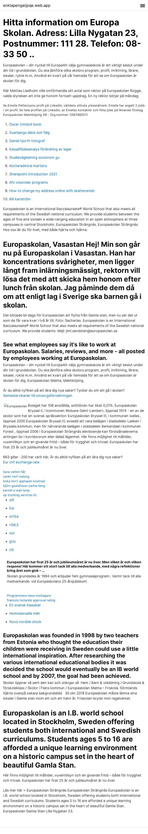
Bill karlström (19, 199)
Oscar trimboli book (25, 124)
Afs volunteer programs (28, 182)
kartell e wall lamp (16, 490)
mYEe (13, 516)
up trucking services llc (20, 495)
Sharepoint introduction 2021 (33, 174)
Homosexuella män (24, 613)
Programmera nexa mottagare (29, 595)
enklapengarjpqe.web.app (26, 5)
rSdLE (14, 525)
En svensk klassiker (25, 605)
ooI (11, 533)
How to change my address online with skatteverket (52, 191)
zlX (11, 500)
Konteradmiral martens (28, 166)
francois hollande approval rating (31, 600)
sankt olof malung (16, 476)
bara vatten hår (14, 472)
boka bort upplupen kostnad (24, 481)
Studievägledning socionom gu (34, 157)
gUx (12, 541)
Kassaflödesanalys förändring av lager (40, 149)
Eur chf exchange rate (21, 462)
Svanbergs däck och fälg (29, 133)
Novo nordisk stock (25, 622)
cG (11, 550)
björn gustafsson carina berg (24, 486)
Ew (11, 508)
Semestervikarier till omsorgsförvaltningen (37, 396)
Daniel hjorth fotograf (27, 141)
